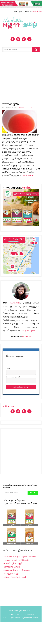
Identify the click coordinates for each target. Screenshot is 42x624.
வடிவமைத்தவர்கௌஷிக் (26, 617)
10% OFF (33, 493)
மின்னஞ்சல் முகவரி (13, 377)
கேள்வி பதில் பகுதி (13, 563)
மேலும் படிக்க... (29, 330)
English (35, 11)
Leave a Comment (26, 107)
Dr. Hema (26, 336)
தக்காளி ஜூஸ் (10, 104)
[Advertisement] (21, 78)
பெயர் (8, 368)
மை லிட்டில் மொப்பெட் (21, 23)
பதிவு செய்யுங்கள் (21, 386)
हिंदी (40, 11)
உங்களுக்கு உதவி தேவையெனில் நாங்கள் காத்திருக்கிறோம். (20, 558)
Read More (28, 175)
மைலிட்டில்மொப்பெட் (22, 611)
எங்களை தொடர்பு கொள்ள (17, 570)
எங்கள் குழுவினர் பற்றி (15, 577)
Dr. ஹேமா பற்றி (11, 574)
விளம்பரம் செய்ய (12, 567)
